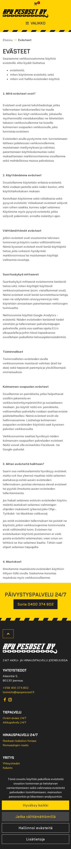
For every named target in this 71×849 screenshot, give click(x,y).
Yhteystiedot (11, 763)
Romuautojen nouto (16, 745)
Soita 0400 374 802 (35, 604)
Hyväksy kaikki (35, 805)
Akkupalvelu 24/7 (14, 722)
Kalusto (8, 768)
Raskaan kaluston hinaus (19, 741)
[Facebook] (5, 699)
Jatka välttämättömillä (35, 816)
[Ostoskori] (35, 3)
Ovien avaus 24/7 (14, 718)
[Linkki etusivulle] (25, 13)
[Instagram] (10, 699)
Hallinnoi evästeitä (36, 827)
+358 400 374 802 (16, 688)
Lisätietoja (35, 839)
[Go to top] (8, 633)
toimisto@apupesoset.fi (18, 692)
